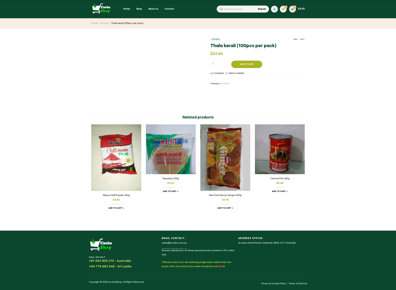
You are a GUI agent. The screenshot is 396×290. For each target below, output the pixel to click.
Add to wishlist (236, 73)
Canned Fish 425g (280, 179)
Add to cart (247, 64)
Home (94, 23)
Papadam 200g (171, 179)
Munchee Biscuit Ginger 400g (225, 195)
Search (262, 9)
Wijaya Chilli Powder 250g (116, 195)
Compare (219, 73)
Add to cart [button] (115, 208)
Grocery (104, 23)
